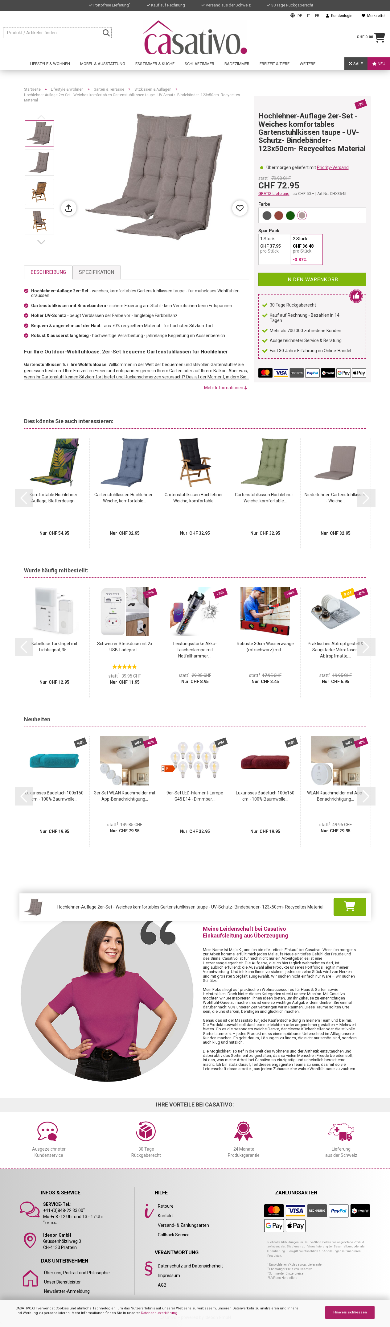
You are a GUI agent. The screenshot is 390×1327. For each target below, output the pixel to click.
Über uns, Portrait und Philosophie (77, 1272)
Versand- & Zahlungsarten (183, 1225)
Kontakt (165, 1215)
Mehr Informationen (224, 387)
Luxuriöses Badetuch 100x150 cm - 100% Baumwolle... (54, 796)
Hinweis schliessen (350, 1312)
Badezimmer (236, 63)
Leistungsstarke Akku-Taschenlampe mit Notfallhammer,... (195, 649)
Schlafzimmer (199, 63)
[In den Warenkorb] (350, 907)
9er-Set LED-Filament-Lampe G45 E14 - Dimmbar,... (194, 796)
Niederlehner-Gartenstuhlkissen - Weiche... (335, 497)
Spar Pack (268, 230)
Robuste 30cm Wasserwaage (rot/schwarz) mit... (265, 646)
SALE (357, 63)
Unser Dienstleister (62, 1282)
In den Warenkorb (312, 279)
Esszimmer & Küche (154, 63)
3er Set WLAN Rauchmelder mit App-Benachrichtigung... (124, 796)
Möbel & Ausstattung (102, 63)
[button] (42, 242)
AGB (162, 1285)
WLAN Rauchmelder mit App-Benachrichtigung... (335, 796)
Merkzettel (375, 16)
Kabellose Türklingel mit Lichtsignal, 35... (54, 646)
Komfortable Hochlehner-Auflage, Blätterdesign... (54, 497)
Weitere (307, 63)
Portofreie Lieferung (111, 5)
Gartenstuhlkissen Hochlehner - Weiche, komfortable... (124, 497)
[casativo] (195, 37)
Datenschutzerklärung (159, 1313)
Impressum (169, 1275)
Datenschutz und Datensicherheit (190, 1265)
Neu (381, 63)
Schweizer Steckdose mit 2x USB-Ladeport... (124, 646)
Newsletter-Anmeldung (67, 1291)
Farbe (264, 204)
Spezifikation (96, 272)
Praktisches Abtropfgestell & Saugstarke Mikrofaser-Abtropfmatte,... (335, 649)
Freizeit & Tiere (274, 63)
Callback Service (174, 1234)
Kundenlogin (340, 16)
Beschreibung (48, 272)
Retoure (166, 1206)
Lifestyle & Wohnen (50, 63)
